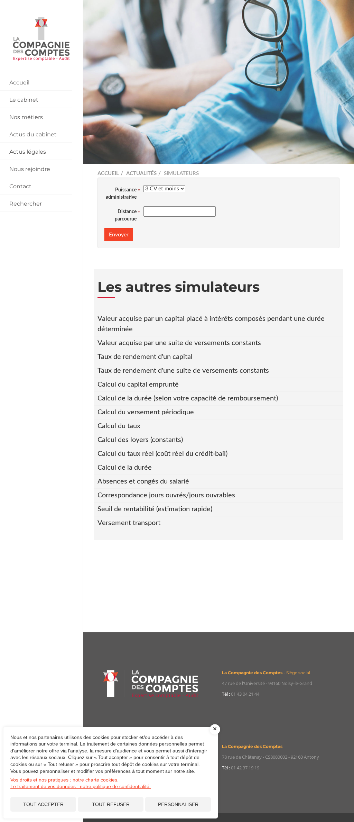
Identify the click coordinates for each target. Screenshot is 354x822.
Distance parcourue (126, 215)
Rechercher (25, 203)
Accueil (19, 82)
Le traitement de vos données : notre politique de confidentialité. (80, 786)
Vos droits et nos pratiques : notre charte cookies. (64, 780)
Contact (20, 186)
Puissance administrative (121, 194)
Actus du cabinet (33, 134)
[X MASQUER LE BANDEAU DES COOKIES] (215, 729)
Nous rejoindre (29, 169)
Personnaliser (178, 804)
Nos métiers (26, 117)
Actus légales (27, 151)
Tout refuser (111, 804)
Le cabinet (23, 100)
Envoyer (119, 234)
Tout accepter (43, 804)
